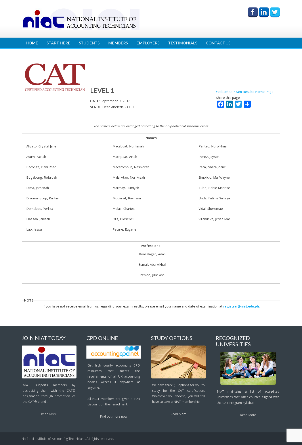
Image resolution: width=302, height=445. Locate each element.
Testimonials (182, 42)
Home (32, 42)
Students (89, 42)
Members (118, 42)
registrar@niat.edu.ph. (241, 306)
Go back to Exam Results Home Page (244, 91)
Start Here (58, 42)
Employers (147, 42)
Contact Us (218, 42)
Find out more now (113, 416)
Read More (49, 414)
